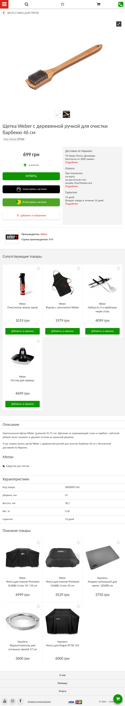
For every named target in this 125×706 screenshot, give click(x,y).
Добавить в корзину (22, 331)
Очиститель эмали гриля (22, 307)
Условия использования (39, 702)
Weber (44, 234)
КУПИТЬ (31, 176)
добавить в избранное (33, 215)
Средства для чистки (17, 466)
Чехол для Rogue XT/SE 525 (62, 645)
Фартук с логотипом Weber (62, 307)
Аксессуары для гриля (23, 13)
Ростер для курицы (22, 380)
